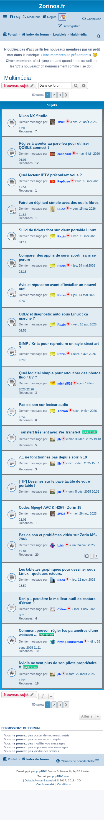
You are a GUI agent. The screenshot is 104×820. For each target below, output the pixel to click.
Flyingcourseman (70, 641)
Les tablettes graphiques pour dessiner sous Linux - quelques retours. (57, 571)
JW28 (61, 122)
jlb (59, 439)
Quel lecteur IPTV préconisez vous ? (50, 175)
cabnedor (64, 154)
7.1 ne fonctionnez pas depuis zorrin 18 (53, 457)
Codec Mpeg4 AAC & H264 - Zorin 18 (50, 507)
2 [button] (54, 94)
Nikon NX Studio (33, 116)
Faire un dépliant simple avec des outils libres (58, 202)
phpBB (40, 771)
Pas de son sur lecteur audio (43, 405)
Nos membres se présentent (65, 55)
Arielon (62, 411)
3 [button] (60, 94)
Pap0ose (63, 181)
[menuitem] (14, 17)
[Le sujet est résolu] (88, 432)
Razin (61, 236)
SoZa (61, 579)
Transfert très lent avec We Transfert (49, 432)
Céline (62, 609)
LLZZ (61, 208)
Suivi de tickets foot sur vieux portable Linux (57, 230)
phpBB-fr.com (60, 776)
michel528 (64, 383)
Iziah (60, 545)
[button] (66, 95)
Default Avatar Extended (40, 780)
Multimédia (17, 78)
